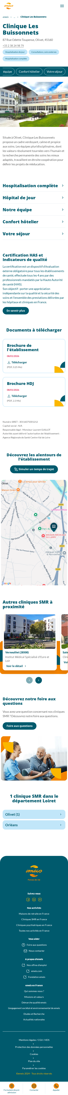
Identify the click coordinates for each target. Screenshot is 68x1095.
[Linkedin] (34, 900)
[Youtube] (40, 900)
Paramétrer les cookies (34, 1068)
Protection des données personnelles (34, 1047)
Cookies (34, 1054)
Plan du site (34, 1061)
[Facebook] (28, 900)
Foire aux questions (20, 726)
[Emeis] (9, 6)
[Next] (38, 680)
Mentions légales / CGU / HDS (34, 1039)
